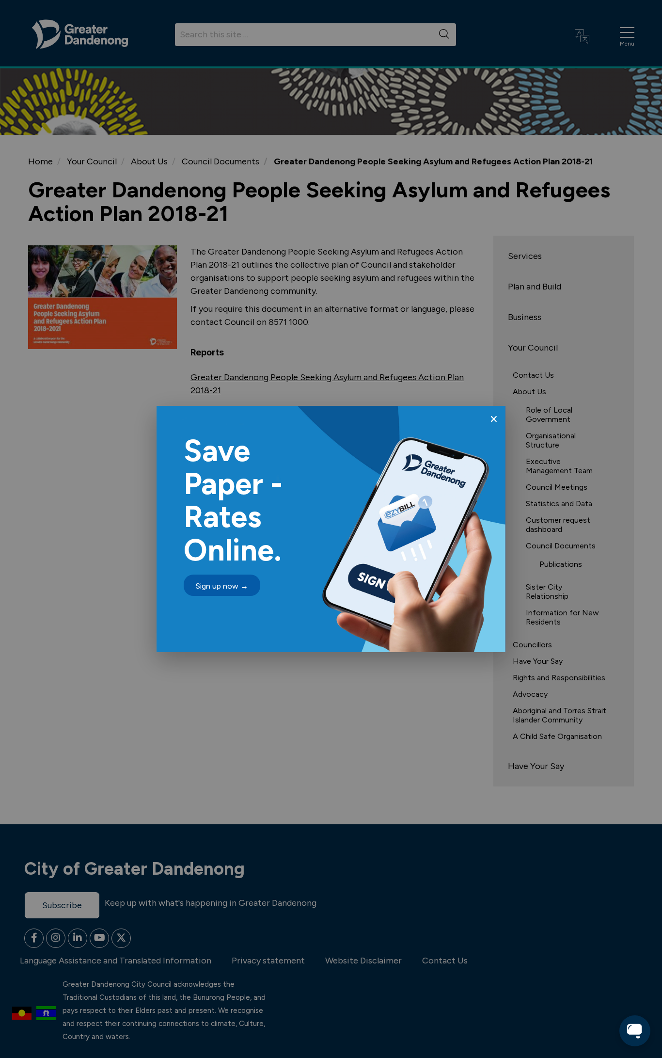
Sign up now (222, 586)
